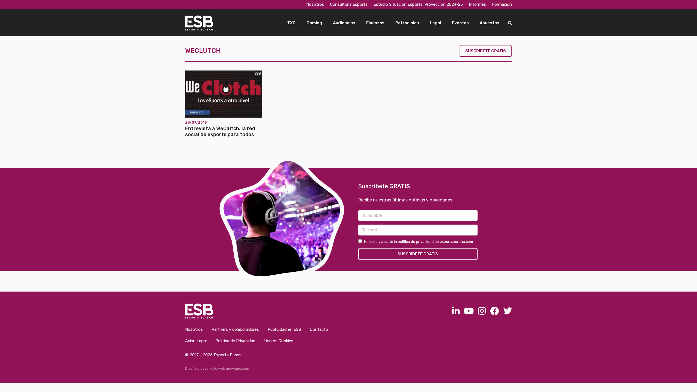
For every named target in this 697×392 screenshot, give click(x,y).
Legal (435, 22)
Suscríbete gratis (485, 50)
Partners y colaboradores (235, 329)
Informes (477, 4)
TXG (291, 22)
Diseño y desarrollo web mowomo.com (217, 368)
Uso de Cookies (278, 340)
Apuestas (489, 22)
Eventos (460, 22)
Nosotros (315, 4)
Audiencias (344, 22)
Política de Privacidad (235, 340)
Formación (502, 4)
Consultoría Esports (349, 4)
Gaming (314, 22)
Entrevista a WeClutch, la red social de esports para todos (220, 131)
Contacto (319, 329)
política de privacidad (416, 242)
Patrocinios (407, 22)
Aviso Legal (196, 340)
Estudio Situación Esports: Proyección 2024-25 (418, 4)
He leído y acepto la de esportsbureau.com (418, 242)
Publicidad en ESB (284, 329)
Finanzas (375, 22)
